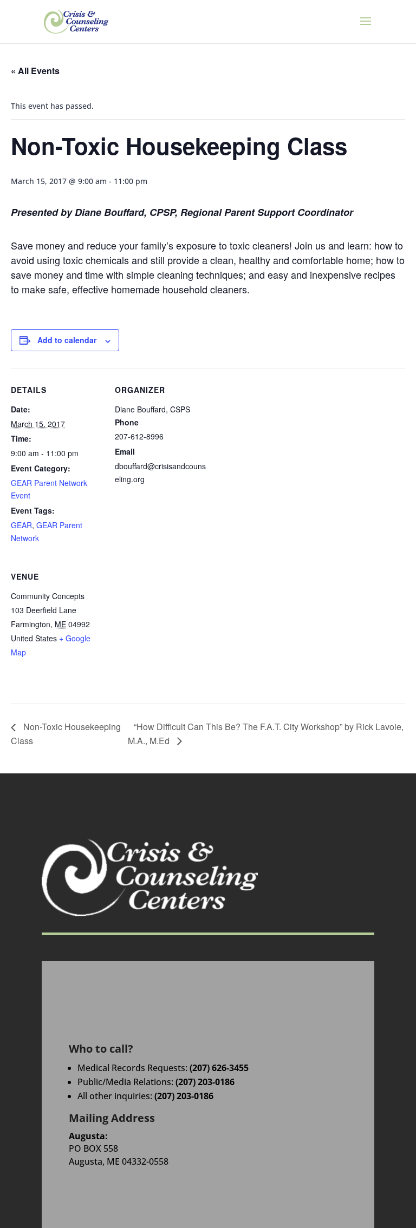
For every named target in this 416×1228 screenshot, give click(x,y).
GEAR (21, 525)
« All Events (35, 70)
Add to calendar (66, 339)
